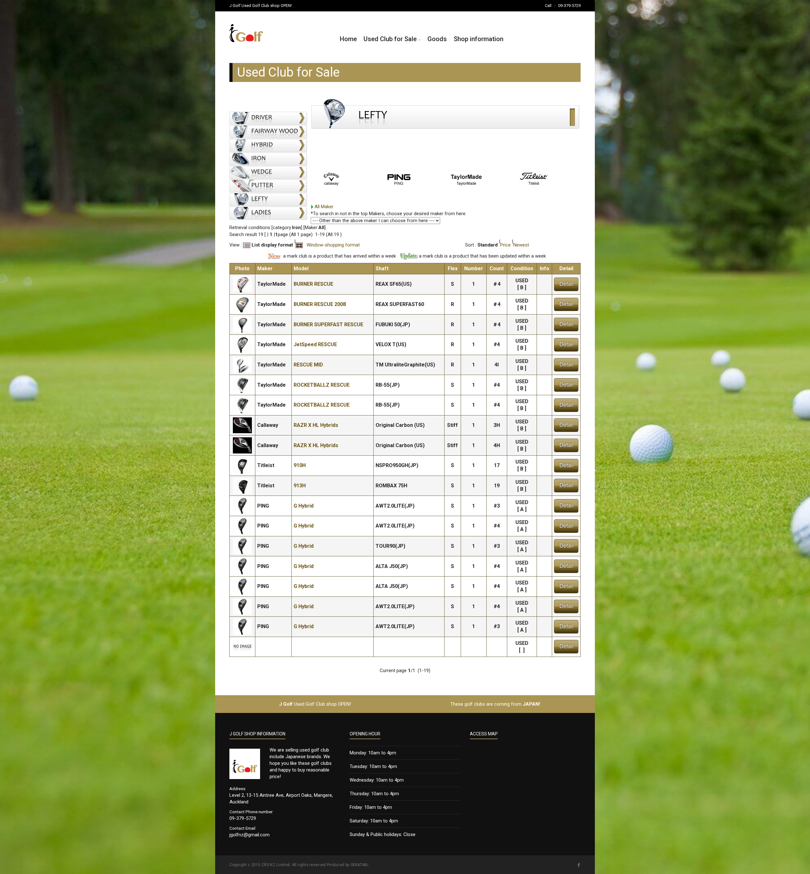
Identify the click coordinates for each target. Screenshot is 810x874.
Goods (437, 39)
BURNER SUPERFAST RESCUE (328, 325)
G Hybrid (304, 506)
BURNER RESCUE (313, 284)
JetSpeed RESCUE (315, 344)
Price (505, 245)
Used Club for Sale (390, 39)
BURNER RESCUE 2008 (320, 304)
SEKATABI (359, 865)
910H (300, 465)
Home (348, 39)
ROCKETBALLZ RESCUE (322, 385)
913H (300, 486)
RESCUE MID (308, 365)
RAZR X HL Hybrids (316, 425)
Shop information (478, 39)
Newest (521, 245)
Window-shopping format (332, 245)
